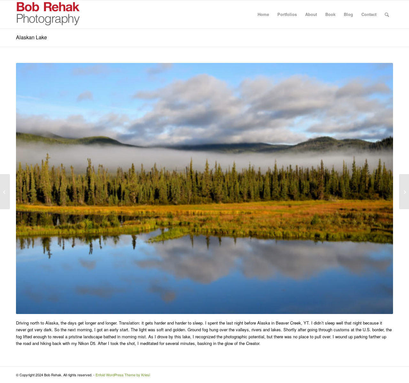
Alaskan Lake (31, 37)
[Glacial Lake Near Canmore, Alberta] (404, 191)
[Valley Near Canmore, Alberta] (5, 191)
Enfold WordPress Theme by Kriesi (123, 374)
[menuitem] (263, 14)
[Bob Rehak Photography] (48, 14)
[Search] (387, 14)
